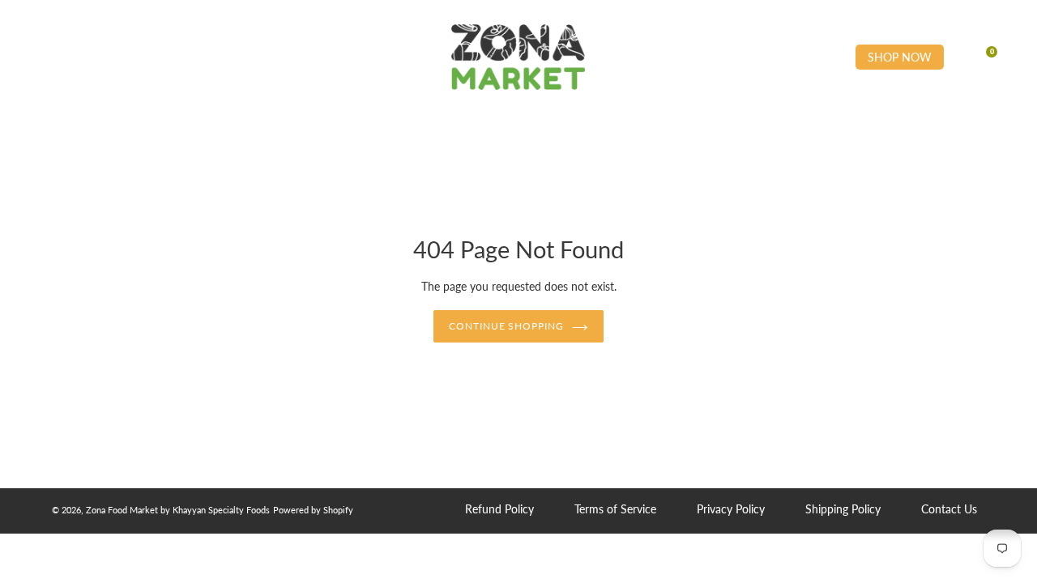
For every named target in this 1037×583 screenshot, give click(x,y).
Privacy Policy (731, 509)
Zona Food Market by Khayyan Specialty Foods (178, 509)
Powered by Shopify (313, 509)
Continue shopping (506, 326)
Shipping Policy (843, 509)
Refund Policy (499, 509)
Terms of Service (615, 509)
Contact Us (949, 509)
